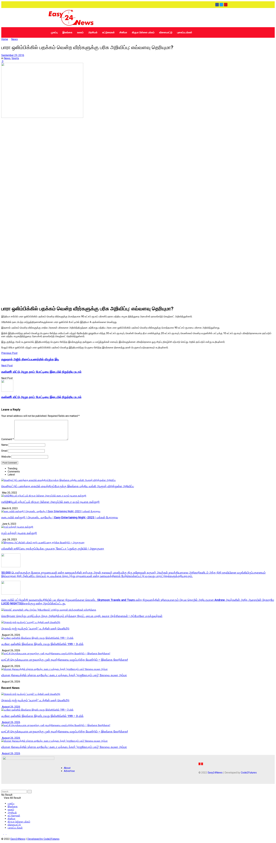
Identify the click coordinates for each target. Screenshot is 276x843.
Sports (15, 58)
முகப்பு (54, 32)
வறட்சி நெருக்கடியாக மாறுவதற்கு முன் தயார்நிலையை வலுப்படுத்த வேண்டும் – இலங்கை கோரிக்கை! (64, 660)
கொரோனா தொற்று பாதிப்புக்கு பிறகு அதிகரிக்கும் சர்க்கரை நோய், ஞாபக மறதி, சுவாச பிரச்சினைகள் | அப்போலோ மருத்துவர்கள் (81, 616)
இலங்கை (67, 32)
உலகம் (80, 32)
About (67, 767)
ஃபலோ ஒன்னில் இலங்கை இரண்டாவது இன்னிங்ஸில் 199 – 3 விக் (42, 644)
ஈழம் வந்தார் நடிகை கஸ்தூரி (19, 533)
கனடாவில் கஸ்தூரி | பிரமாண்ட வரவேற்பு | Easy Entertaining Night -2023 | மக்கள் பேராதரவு (59, 517)
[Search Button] (29, 791)
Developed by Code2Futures (43, 838)
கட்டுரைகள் (108, 32)
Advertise (69, 770)
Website (6, 456)
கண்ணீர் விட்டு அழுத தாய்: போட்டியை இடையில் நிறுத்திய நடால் (41, 397)
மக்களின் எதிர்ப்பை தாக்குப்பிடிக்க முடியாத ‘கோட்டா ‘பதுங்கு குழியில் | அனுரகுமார (52, 548)
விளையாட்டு (165, 32)
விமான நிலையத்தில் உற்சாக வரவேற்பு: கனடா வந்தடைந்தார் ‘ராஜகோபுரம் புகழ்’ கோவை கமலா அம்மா (64, 675)
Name (4, 444)
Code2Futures (249, 772)
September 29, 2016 (12, 55)
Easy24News (215, 772)
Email (4, 450)
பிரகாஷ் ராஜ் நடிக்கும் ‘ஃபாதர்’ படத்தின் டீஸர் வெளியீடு (35, 628)
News (14, 39)
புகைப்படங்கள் (184, 32)
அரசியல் (92, 32)
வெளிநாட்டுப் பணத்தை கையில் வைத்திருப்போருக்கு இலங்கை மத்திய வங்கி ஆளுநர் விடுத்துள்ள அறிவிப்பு (67, 486)
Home (4, 39)
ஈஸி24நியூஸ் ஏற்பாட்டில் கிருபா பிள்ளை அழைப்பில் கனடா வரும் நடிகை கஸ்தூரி (50, 502)
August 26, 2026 (10, 706)
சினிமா (123, 32)
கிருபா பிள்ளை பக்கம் (143, 32)
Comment (7, 439)
